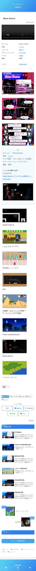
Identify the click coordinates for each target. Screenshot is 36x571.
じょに (21, 47)
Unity (21, 56)
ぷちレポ (6, 396)
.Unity (22, 396)
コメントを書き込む (18, 541)
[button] (23, 413)
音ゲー (21, 50)
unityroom (23, 64)
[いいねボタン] (4, 386)
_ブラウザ (15, 396)
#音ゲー (29, 396)
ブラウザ (22, 53)
